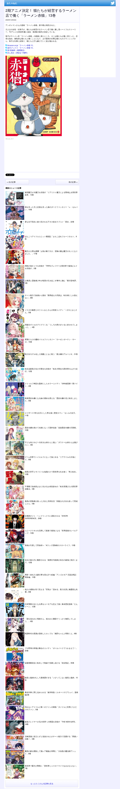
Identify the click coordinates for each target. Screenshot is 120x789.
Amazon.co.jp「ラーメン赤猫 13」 (20, 45)
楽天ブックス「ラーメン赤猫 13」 (20, 47)
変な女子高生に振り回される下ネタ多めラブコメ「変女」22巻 (49, 221)
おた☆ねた (12, 3)
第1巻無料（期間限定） (16, 50)
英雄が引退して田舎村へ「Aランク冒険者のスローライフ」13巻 (50, 545)
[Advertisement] (23, 156)
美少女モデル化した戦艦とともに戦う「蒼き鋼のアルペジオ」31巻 (51, 354)
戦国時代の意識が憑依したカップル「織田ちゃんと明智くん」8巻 (51, 633)
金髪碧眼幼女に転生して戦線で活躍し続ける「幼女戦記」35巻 (49, 663)
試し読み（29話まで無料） (18, 52)
